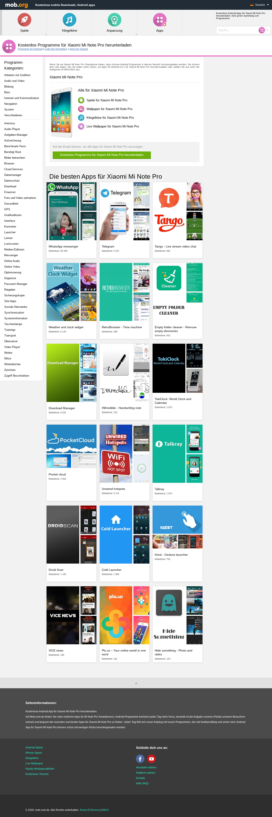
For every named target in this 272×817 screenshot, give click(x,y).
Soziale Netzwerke (15, 306)
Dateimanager (12, 175)
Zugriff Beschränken (16, 375)
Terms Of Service (89, 810)
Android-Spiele (34, 747)
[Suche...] (263, 30)
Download (10, 186)
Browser (9, 163)
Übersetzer (11, 341)
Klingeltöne (32, 758)
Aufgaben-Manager (15, 134)
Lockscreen (11, 243)
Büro (7, 92)
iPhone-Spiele (34, 752)
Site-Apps (10, 301)
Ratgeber (9, 289)
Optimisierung (12, 272)
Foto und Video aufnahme (20, 197)
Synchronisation (14, 312)
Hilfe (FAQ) (142, 783)
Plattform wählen (145, 772)
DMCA (105, 810)
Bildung (8, 86)
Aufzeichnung (12, 140)
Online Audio (12, 261)
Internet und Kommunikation (21, 98)
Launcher (10, 232)
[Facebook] (141, 762)
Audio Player (12, 129)
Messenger (11, 255)
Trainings (10, 329)
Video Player (12, 347)
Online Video (12, 266)
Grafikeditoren (12, 215)
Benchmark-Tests (15, 146)
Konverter (10, 226)
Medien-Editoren (14, 249)
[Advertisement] (22, 451)
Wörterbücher (12, 364)
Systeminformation (15, 318)
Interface (9, 220)
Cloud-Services (13, 169)
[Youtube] (152, 762)
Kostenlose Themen (37, 774)
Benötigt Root (12, 152)
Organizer (10, 278)
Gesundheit (11, 203)
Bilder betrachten (14, 157)
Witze (7, 358)
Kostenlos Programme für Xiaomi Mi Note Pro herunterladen (101, 155)
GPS (7, 209)
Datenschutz (12, 180)
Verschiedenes (13, 115)
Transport (10, 335)
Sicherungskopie (14, 295)
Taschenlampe (13, 324)
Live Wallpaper (34, 763)
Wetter (8, 352)
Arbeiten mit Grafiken (17, 75)
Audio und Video (14, 80)
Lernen (8, 238)
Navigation (10, 103)
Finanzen (10, 192)
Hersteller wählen (146, 767)
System (9, 109)
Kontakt (140, 778)
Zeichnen (10, 370)
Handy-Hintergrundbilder (40, 768)
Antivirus (9, 123)
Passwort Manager (15, 284)
